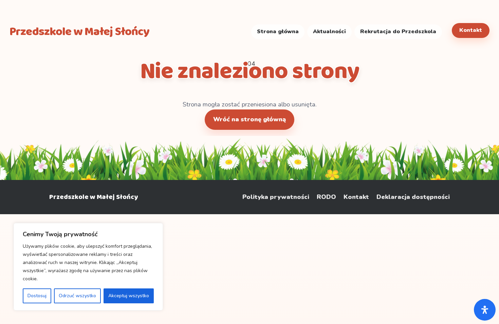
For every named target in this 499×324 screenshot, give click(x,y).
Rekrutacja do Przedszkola (398, 31)
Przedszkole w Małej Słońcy (93, 196)
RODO (326, 197)
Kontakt (470, 30)
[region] (88, 266)
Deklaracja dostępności (413, 197)
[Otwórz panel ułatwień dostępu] (485, 310)
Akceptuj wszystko (128, 295)
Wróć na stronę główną (249, 119)
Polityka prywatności (275, 197)
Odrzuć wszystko (77, 295)
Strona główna (278, 31)
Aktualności (329, 31)
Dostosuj (37, 295)
